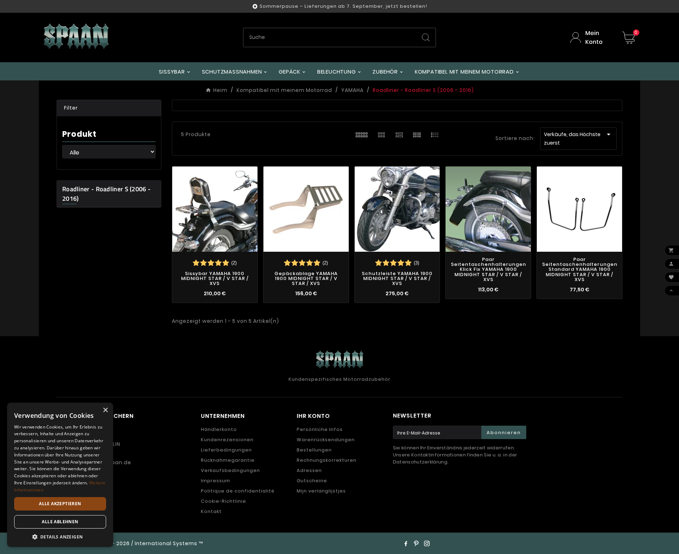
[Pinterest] (416, 543)
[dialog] (60, 475)
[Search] (426, 37)
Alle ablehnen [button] (60, 522)
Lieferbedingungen (226, 450)
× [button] (105, 410)
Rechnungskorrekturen (326, 460)
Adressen (309, 470)
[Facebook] (406, 543)
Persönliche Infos (320, 429)
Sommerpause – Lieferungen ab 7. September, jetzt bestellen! (343, 6)
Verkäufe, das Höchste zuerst (578, 138)
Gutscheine (312, 480)
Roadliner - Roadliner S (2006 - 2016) (106, 193)
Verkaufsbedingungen (230, 470)
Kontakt (211, 511)
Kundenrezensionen (227, 439)
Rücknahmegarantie (228, 460)
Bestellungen (314, 450)
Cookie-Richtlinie (223, 501)
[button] (109, 108)
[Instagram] (427, 543)
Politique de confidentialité (237, 491)
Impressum (215, 480)
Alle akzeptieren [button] (60, 504)
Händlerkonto (219, 429)
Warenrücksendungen (326, 439)
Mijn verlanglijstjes (321, 491)
